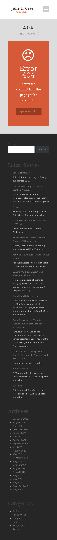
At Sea (16, 207)
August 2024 (19, 422)
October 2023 (19, 433)
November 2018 (20, 458)
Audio (16, 511)
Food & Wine (19, 515)
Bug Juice (17, 386)
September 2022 (21, 444)
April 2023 (18, 436)
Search (11, 144)
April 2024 (18, 426)
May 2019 (17, 454)
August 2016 (19, 472)
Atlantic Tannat (21, 368)
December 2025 (20, 419)
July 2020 (17, 447)
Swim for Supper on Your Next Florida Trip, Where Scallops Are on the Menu (30, 324)
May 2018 (17, 461)
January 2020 (19, 451)
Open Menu (46, 9)
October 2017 (19, 465)
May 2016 (17, 475)
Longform (18, 518)
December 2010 (20, 486)
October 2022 (19, 440)
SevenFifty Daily (21, 173)
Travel (16, 529)
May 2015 (17, 479)
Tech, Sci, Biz (19, 525)
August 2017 (19, 468)
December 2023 (20, 429)
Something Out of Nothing (26, 296)
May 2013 (17, 482)
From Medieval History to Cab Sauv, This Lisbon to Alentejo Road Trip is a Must (30, 355)
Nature (16, 522)
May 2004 (18, 490)
